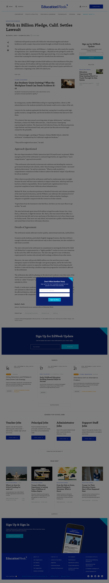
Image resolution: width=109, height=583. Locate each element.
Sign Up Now (54, 299)
